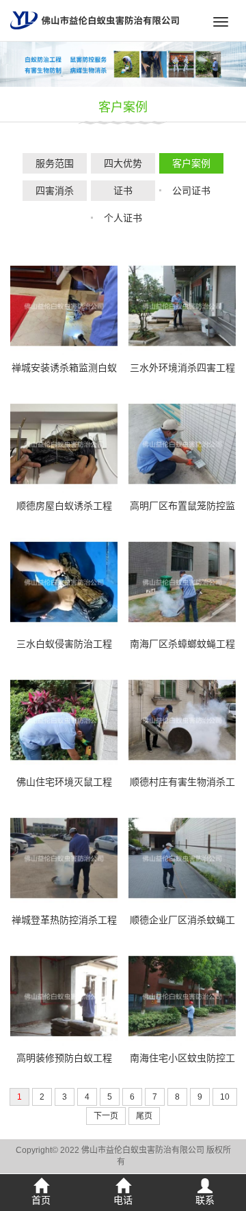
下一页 (106, 1116)
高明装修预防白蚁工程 (64, 1057)
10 (225, 1097)
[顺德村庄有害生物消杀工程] (182, 718)
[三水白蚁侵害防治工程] (64, 580)
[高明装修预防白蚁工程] (64, 995)
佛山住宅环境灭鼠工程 (64, 781)
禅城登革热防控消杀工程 (64, 919)
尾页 (144, 1116)
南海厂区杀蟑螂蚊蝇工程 (182, 643)
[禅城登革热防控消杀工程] (64, 857)
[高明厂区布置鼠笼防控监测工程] (182, 442)
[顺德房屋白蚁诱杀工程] (64, 442)
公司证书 (191, 190)
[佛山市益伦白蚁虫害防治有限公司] (94, 19)
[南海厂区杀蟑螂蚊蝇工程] (182, 580)
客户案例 (123, 107)
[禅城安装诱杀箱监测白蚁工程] (64, 304)
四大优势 (123, 163)
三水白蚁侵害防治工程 (64, 643)
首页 (41, 1200)
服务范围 (55, 163)
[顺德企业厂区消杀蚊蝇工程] (182, 857)
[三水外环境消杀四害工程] (182, 304)
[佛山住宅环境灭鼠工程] (64, 718)
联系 (205, 1200)
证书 (123, 190)
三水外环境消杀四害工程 (182, 367)
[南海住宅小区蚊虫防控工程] (182, 995)
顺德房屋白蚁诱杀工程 (64, 505)
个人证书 (123, 218)
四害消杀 (55, 190)
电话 (123, 1200)
